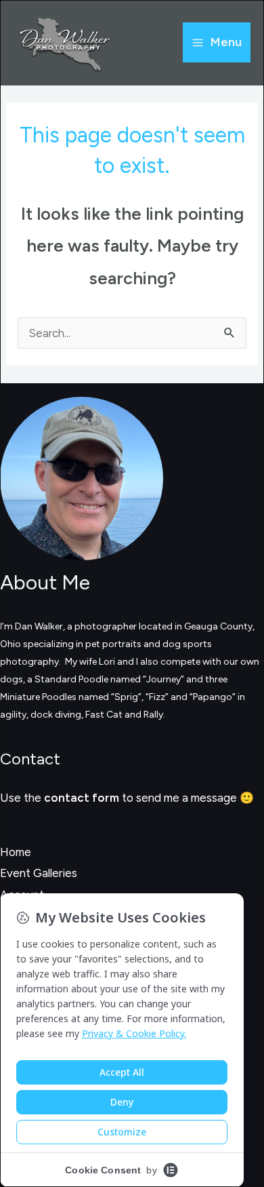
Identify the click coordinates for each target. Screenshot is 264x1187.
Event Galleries (38, 873)
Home (15, 852)
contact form (81, 797)
